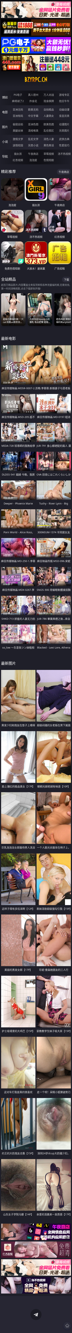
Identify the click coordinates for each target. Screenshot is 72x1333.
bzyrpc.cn (36, 79)
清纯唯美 (33, 130)
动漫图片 (64, 124)
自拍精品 (49, 109)
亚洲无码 (18, 109)
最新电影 (8, 338)
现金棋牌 (49, 101)
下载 (66, 279)
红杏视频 (18, 160)
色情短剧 (49, 160)
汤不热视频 (64, 153)
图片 (5, 127)
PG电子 (18, 94)
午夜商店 (33, 153)
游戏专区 (64, 94)
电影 (5, 112)
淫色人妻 (49, 139)
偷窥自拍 (18, 124)
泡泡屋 (33, 160)
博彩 (5, 97)
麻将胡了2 (18, 101)
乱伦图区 (49, 130)
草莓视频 (49, 153)
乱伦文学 (33, 139)
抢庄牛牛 (64, 101)
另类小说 (33, 145)
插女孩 (18, 153)
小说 (5, 142)
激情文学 (18, 139)
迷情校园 (18, 145)
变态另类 (64, 115)
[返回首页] (67, 1325)
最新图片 (8, 663)
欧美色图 (49, 124)
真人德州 (33, 94)
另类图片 (64, 130)
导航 (5, 156)
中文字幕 (33, 115)
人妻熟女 (49, 115)
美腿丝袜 (18, 130)
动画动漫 (64, 109)
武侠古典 (64, 139)
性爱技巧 (64, 145)
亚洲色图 (33, 124)
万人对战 (49, 94)
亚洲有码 (18, 115)
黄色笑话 (49, 145)
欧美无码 (33, 109)
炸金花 (33, 101)
